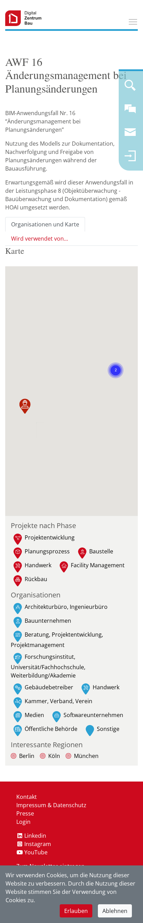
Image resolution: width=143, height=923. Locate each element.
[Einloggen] (130, 159)
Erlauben (76, 911)
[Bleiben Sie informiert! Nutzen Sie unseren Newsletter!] (130, 135)
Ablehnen (114, 911)
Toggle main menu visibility (133, 21)
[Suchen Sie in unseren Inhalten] (130, 88)
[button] (25, 408)
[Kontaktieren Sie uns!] (130, 111)
